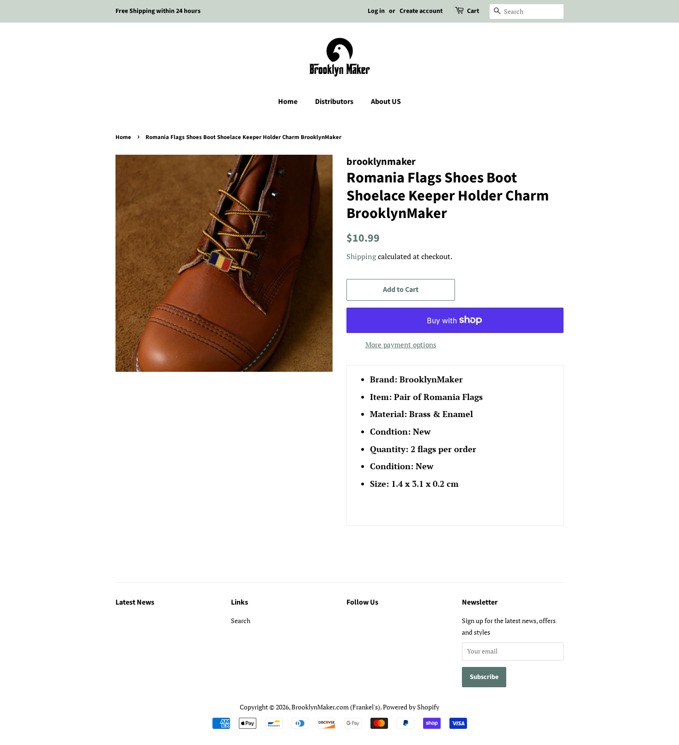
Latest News (134, 602)
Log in (376, 11)
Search (240, 620)
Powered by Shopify (411, 707)
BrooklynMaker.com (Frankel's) (335, 707)
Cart (473, 11)
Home (287, 102)
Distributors (334, 102)
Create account (421, 11)
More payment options (400, 344)
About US (386, 102)
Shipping (361, 256)
